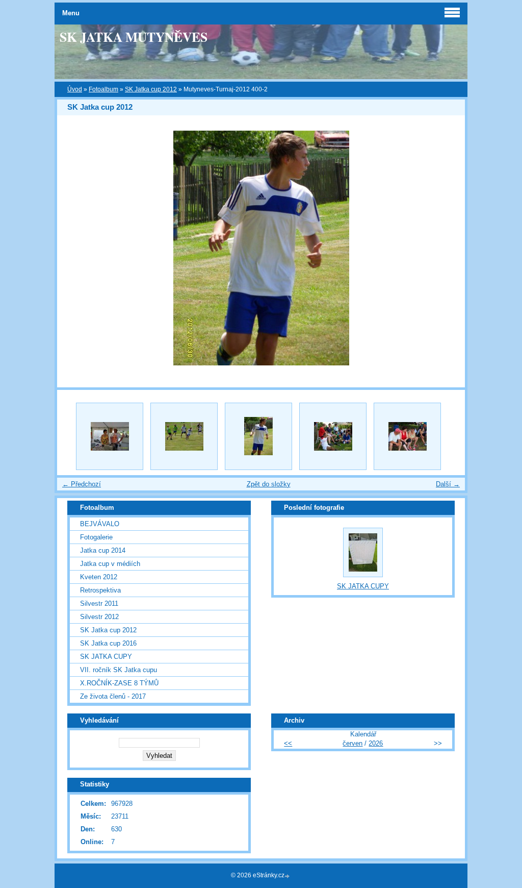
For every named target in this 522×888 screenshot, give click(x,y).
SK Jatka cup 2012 (151, 89)
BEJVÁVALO (99, 524)
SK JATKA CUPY (106, 656)
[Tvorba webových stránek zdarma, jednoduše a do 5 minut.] (288, 876)
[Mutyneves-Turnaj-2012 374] (109, 436)
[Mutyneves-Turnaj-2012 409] (333, 436)
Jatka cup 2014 (102, 550)
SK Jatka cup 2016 (108, 643)
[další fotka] (448, 248)
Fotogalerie (96, 537)
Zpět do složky (269, 484)
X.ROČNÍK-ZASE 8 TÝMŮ (119, 683)
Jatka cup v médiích (110, 564)
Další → (448, 484)
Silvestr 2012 (99, 617)
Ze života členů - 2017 (113, 696)
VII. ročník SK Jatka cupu (118, 670)
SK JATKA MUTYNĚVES (133, 36)
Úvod (74, 89)
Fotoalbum (103, 89)
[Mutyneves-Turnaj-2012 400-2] (258, 436)
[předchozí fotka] (73, 248)
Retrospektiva (100, 590)
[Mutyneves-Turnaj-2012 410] (407, 436)
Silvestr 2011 (99, 603)
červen (352, 743)
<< (288, 743)
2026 (376, 743)
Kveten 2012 (98, 577)
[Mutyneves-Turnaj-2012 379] (184, 436)
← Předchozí (81, 484)
